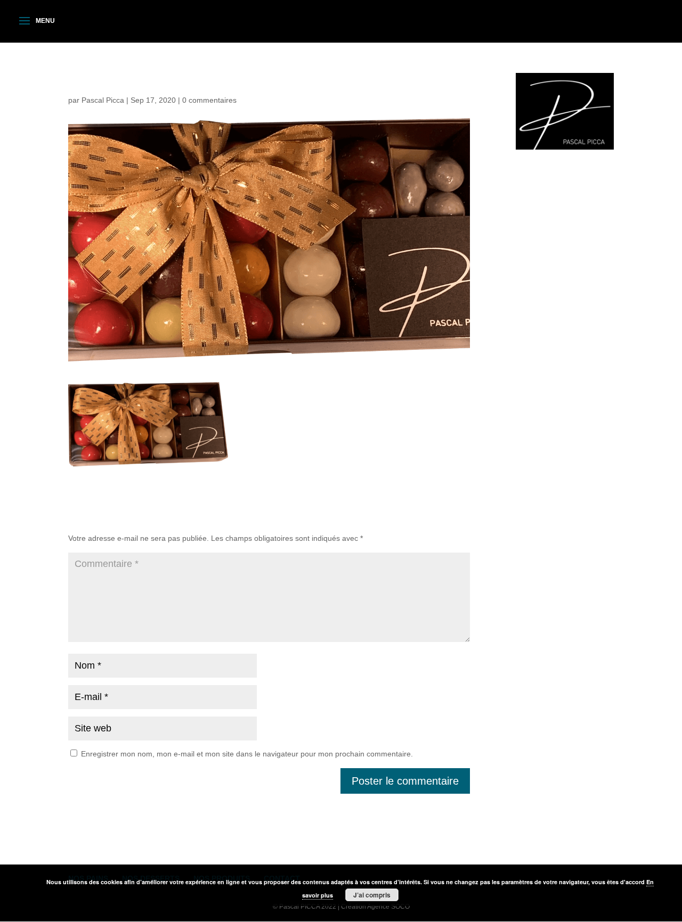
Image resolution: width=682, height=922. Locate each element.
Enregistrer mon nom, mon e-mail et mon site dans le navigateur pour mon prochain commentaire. (247, 754)
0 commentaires (209, 100)
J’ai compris (372, 895)
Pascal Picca (103, 100)
